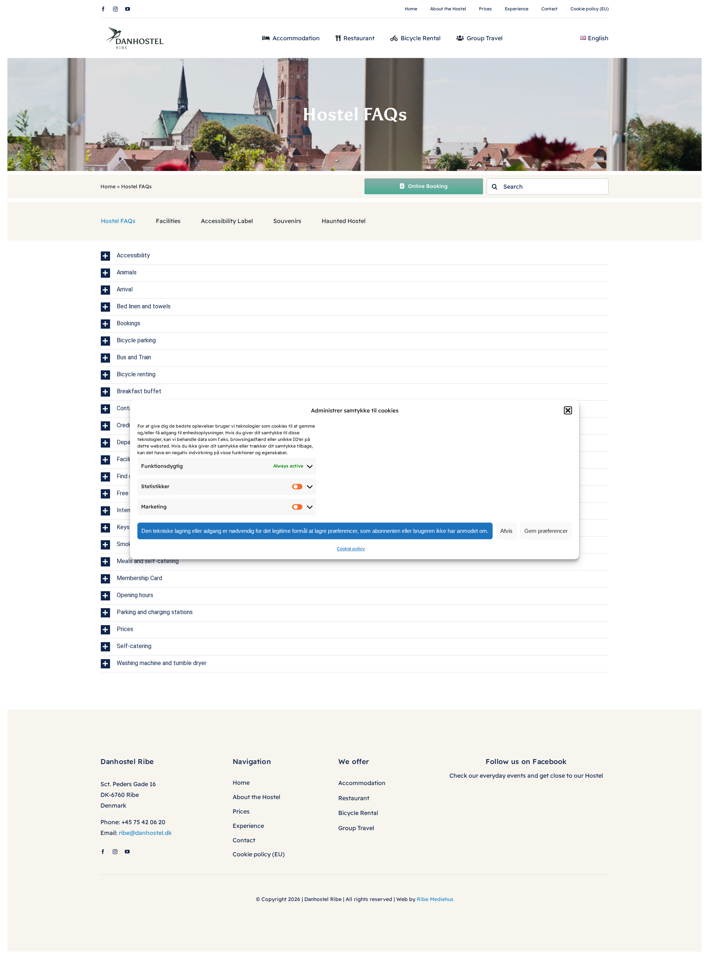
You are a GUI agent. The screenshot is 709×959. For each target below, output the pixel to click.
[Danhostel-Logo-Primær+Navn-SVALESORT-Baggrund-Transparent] (137, 24)
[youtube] (127, 9)
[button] (568, 410)
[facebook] (103, 9)
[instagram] (115, 9)
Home (108, 186)
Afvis (506, 531)
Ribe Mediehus (435, 899)
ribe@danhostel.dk (145, 832)
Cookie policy (351, 548)
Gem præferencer (546, 531)
